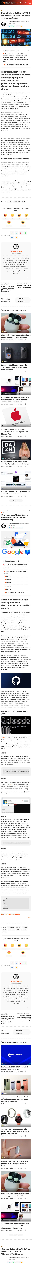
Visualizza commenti (21, 300)
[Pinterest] (12, 26)
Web (4, 932)
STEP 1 (8, 576)
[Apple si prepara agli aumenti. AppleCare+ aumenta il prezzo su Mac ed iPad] (16, 417)
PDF (18, 929)
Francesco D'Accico (14, 21)
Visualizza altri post (16, 253)
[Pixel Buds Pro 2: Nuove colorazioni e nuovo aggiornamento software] (16, 323)
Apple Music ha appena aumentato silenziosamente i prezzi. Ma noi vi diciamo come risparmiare (15, 399)
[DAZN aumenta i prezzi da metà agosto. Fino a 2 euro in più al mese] (16, 449)
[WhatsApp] (14, 26)
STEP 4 (8, 586)
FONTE (29, 917)
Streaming (6, 458)
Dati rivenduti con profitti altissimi (17, 64)
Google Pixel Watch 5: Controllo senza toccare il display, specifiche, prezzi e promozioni (15, 1131)
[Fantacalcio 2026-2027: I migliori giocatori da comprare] (16, 1055)
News (10, 201)
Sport (5, 1063)
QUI (10, 784)
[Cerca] (26, 2)
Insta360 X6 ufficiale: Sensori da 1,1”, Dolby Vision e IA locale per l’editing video (14, 367)
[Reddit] (18, 26)
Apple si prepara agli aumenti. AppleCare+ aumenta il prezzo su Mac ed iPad (14, 431)
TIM (24, 201)
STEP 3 (8, 583)
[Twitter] (10, 26)
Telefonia (5, 10)
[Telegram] (20, 26)
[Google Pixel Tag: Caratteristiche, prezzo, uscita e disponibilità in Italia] (16, 1149)
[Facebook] (8, 26)
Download (11, 927)
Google (25, 927)
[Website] (28, 277)
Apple (5, 393)
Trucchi (24, 929)
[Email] (22, 26)
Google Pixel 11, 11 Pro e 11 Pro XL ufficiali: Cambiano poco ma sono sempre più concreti (15, 1099)
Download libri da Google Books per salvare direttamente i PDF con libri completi (15, 566)
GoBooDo (4, 737)
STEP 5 (8, 589)
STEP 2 (8, 579)
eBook (18, 927)
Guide (4, 512)
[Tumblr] (16, 26)
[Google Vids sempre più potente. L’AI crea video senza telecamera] (16, 479)
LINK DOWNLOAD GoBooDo (15, 592)
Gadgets (6, 331)
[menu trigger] (29, 2)
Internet (12, 929)
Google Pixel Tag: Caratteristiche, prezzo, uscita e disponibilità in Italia (14, 1163)
